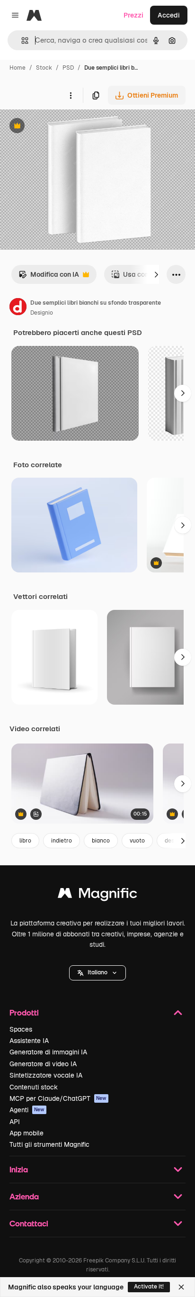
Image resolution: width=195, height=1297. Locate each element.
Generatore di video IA (43, 1064)
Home (17, 68)
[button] (97, 972)
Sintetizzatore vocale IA (45, 1075)
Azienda (24, 1196)
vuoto (137, 840)
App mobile (26, 1133)
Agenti (26, 1110)
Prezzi (133, 15)
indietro (61, 840)
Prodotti (24, 1012)
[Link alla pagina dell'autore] (18, 308)
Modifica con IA (48, 277)
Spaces (20, 1029)
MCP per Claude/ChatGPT (57, 1098)
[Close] (181, 1287)
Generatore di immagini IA (48, 1052)
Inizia (18, 1169)
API (14, 1121)
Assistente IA (29, 1040)
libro (25, 840)
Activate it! (149, 1286)
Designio (41, 313)
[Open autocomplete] (21, 40)
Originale (62, 126)
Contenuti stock (33, 1087)
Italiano (97, 972)
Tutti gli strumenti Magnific (49, 1144)
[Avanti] (156, 274)
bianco (101, 840)
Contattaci (28, 1223)
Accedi (169, 15)
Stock (44, 68)
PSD (68, 68)
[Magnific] (97, 895)
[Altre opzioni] (70, 95)
